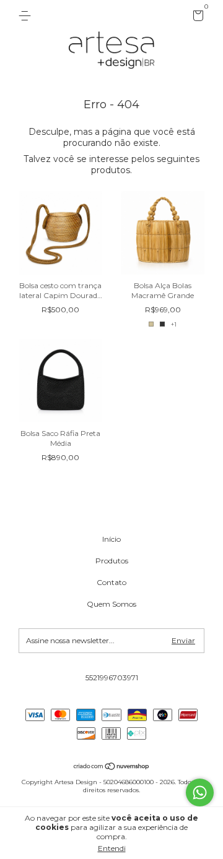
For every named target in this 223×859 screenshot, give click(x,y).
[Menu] (27, 16)
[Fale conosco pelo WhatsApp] (200, 792)
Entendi (112, 848)
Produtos (111, 560)
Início (111, 539)
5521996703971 (111, 677)
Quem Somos (111, 604)
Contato (111, 582)
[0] (196, 17)
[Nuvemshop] (112, 767)
